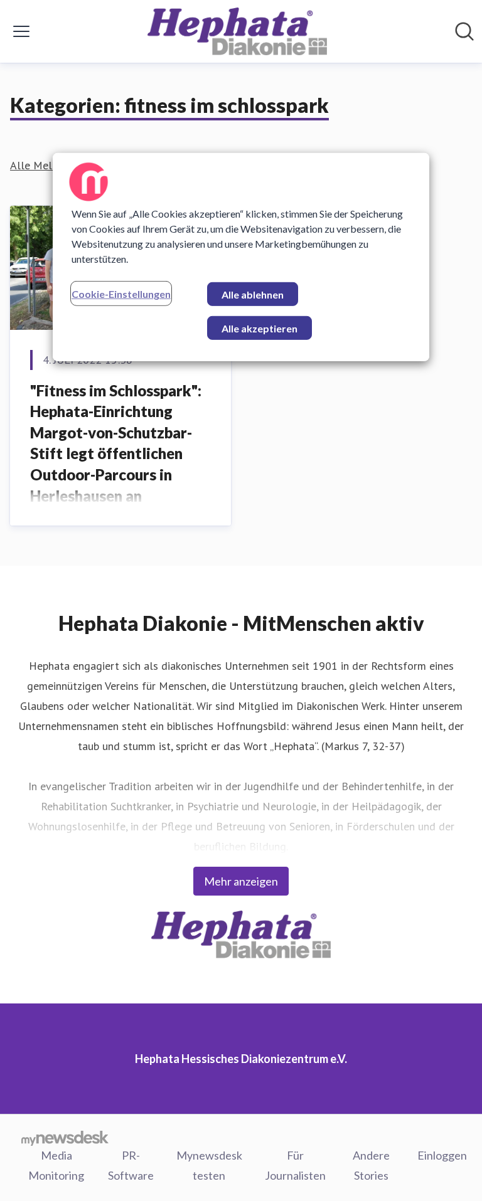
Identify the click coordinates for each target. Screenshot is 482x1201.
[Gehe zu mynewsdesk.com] (65, 1138)
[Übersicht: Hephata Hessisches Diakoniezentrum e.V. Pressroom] (237, 31)
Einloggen (442, 1155)
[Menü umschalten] (21, 31)
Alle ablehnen (253, 294)
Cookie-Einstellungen (121, 294)
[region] (241, 257)
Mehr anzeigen (241, 881)
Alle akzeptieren (259, 328)
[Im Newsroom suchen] (464, 31)
